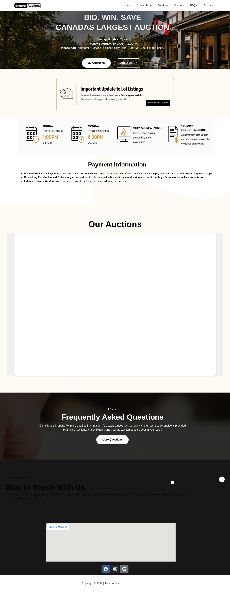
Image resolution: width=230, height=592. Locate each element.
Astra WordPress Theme (134, 583)
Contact (208, 5)
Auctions (162, 5)
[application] (150, 5)
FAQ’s (194, 5)
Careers (179, 5)
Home (127, 5)
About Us (142, 5)
